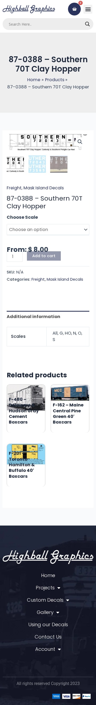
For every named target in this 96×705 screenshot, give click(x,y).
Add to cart (43, 255)
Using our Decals (48, 624)
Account (45, 649)
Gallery (45, 612)
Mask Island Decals (43, 188)
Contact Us (48, 636)
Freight (14, 188)
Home (48, 575)
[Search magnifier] (87, 24)
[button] (87, 9)
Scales (14, 217)
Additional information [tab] (33, 317)
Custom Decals (45, 600)
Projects (45, 587)
